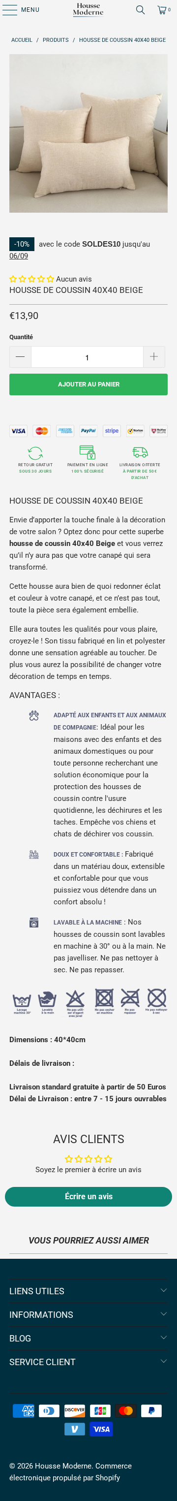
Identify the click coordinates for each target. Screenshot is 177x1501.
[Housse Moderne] (88, 10)
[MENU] (5, 10)
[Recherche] (140, 10)
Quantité (21, 337)
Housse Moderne (63, 1466)
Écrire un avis (89, 1196)
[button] (31, 279)
